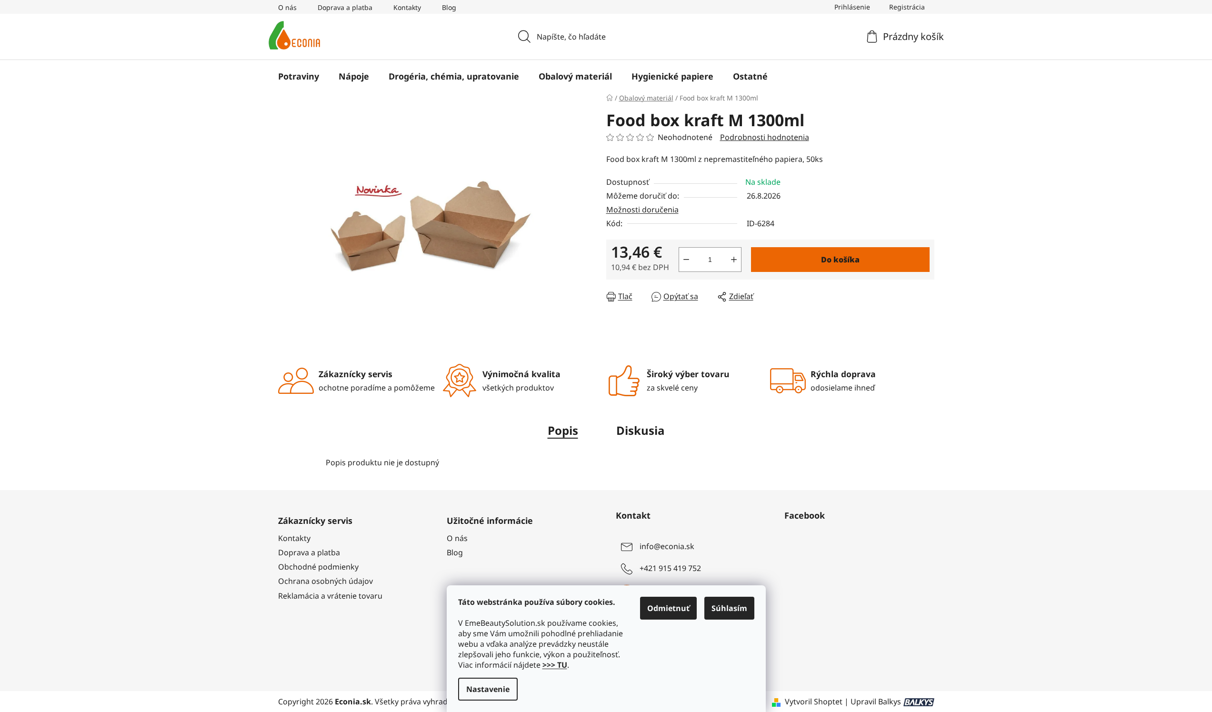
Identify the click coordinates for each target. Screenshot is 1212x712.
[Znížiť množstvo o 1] (686, 259)
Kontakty (407, 7)
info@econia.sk (667, 546)
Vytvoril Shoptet (813, 701)
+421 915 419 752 (670, 568)
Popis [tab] (563, 430)
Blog (449, 7)
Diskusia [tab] (640, 430)
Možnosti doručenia (642, 209)
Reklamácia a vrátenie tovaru (330, 596)
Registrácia (907, 6)
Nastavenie (488, 689)
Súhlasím (729, 608)
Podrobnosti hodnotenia (764, 137)
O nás (287, 7)
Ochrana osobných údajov (325, 581)
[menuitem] (299, 76)
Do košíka (840, 259)
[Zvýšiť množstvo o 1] (734, 259)
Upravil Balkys (876, 701)
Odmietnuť (668, 608)
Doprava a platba (345, 7)
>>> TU (554, 665)
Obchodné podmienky (318, 567)
